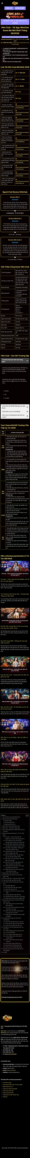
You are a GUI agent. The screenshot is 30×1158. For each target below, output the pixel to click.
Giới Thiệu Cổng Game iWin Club (11, 826)
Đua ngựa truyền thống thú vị (13, 943)
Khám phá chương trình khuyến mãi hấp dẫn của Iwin (13, 900)
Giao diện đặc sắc (10, 885)
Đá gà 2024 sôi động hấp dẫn (13, 945)
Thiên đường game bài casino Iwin (15, 930)
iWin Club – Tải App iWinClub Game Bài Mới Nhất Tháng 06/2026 (15, 30)
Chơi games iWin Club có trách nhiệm (12, 1084)
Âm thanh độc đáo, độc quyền (14, 887)
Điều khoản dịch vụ (8, 1086)
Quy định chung (7, 1082)
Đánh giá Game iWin (8, 1092)
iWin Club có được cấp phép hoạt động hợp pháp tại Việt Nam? (14, 863)
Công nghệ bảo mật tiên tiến (13, 894)
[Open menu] (2, 3)
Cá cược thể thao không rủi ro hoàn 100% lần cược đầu (15, 908)
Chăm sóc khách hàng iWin (10, 1088)
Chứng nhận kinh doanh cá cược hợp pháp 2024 (12, 875)
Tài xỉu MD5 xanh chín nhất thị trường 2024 (14, 937)
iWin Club (22, 72)
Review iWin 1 (8, 820)
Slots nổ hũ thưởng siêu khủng (14, 947)
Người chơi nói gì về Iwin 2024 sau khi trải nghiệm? (13, 949)
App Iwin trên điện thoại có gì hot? (15, 921)
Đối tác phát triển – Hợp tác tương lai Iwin (13, 878)
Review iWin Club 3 (10, 824)
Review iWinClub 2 (10, 822)
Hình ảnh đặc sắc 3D (11, 889)
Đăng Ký (9, 8)
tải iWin (22, 86)
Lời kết (5, 952)
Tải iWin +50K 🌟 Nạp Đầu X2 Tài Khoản (15, 22)
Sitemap (5, 1096)
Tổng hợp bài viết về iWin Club (11, 1094)
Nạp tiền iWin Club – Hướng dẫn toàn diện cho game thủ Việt (15, 852)
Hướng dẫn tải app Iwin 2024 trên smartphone (12, 918)
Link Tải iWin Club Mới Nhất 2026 (11, 817)
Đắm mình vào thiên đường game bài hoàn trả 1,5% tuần (14, 911)
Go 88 (3, 515)
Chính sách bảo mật (8, 1090)
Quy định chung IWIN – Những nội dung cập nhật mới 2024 (14, 848)
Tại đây (19, 91)
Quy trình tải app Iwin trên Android (15, 923)
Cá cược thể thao (10, 932)
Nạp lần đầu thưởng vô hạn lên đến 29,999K (15, 915)
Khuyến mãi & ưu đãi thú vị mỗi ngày (15, 896)
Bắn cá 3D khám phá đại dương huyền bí (14, 940)
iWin (23, 79)
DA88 (3, 469)
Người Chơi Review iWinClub (10, 819)
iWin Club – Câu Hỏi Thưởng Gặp (11, 828)
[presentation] (15, 569)
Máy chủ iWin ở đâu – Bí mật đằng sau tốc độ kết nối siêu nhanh (14, 855)
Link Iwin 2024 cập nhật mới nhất (12, 880)
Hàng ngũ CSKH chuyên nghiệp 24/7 (15, 898)
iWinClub (3, 1032)
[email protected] (11, 1054)
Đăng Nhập (20, 8)
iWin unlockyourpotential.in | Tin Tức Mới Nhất (13, 834)
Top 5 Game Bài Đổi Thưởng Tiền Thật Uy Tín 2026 (14, 830)
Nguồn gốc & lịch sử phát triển (10, 873)
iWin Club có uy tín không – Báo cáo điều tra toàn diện (14, 859)
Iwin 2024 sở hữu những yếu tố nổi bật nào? (13, 882)
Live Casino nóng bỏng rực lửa (14, 934)
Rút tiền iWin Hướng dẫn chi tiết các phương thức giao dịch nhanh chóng (15, 845)
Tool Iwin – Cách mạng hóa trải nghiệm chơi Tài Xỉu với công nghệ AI (14, 837)
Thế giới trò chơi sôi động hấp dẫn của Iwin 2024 (13, 928)
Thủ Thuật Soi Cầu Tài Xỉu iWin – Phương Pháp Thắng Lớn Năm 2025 (14, 841)
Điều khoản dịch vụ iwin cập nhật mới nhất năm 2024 (14, 870)
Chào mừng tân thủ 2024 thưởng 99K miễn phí (14, 904)
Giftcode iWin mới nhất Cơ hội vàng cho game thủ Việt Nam (15, 866)
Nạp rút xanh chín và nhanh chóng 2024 (15, 891)
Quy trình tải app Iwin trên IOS (14, 925)
